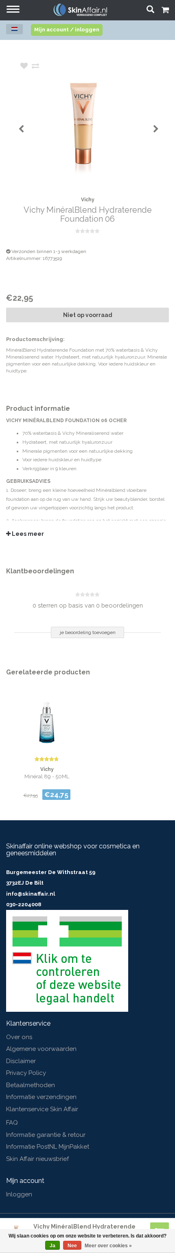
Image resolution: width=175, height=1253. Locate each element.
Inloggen (19, 1194)
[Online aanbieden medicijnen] (67, 961)
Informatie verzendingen (41, 1097)
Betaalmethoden (30, 1085)
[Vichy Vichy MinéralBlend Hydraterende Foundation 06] (99, 123)
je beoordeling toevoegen (88, 632)
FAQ (12, 1122)
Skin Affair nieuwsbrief (37, 1159)
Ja (52, 1246)
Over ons (19, 1037)
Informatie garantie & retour (45, 1134)
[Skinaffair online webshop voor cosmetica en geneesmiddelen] (80, 9)
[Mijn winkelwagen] (165, 11)
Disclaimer (21, 1061)
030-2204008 (23, 904)
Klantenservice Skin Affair (42, 1109)
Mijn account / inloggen (66, 29)
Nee (72, 1246)
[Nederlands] (14, 29)
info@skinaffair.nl (30, 894)
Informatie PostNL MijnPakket (47, 1146)
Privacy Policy (26, 1073)
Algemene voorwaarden (41, 1049)
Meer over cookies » (108, 1246)
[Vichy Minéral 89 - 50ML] (47, 717)
